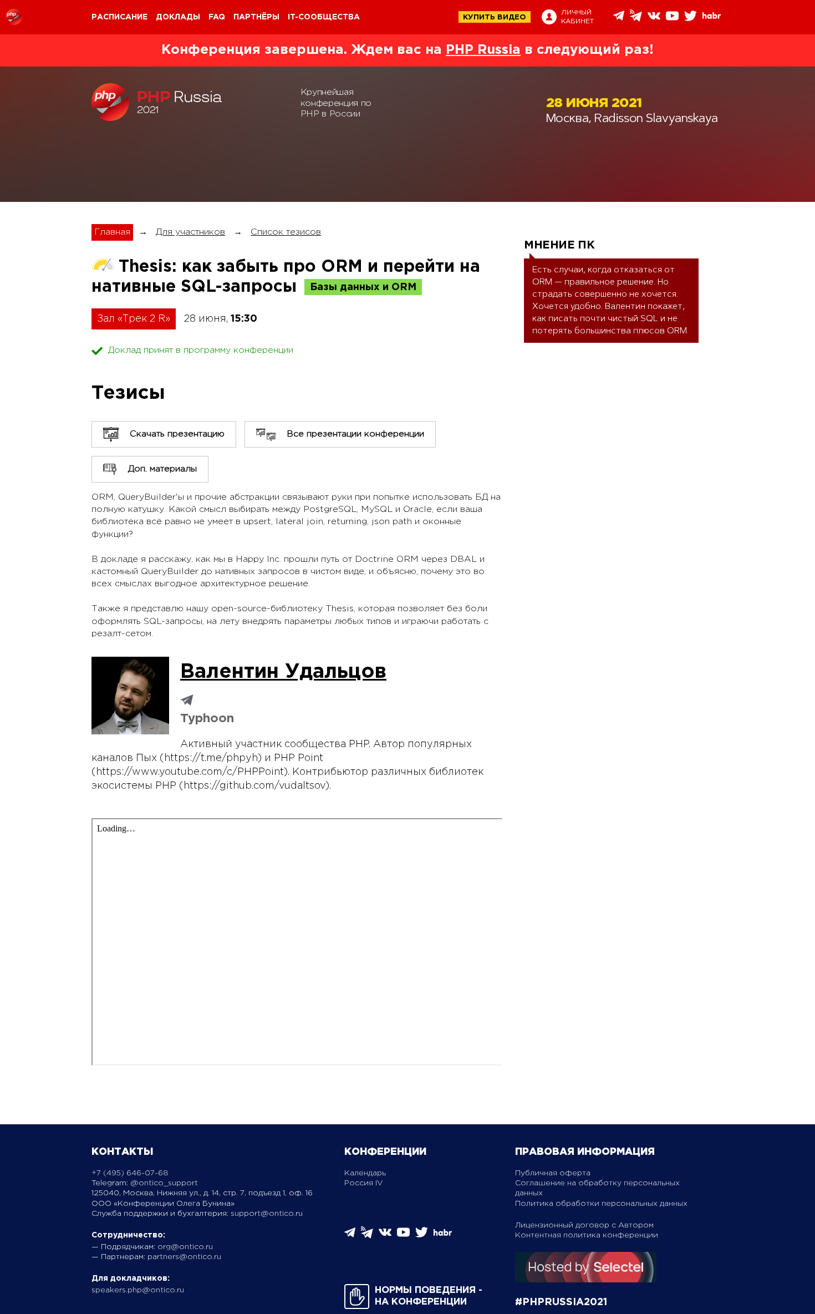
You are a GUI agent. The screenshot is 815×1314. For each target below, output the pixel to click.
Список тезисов (286, 232)
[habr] (711, 17)
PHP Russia (483, 50)
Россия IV (363, 1183)
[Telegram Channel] (636, 19)
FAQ (216, 17)
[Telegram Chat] (618, 18)
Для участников (190, 232)
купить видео (494, 17)
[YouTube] (672, 20)
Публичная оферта (552, 1173)
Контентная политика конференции (586, 1235)
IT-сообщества (324, 17)
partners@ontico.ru (184, 1257)
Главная (112, 232)
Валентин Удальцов (283, 672)
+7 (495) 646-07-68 (130, 1173)
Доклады (178, 17)
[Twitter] (690, 20)
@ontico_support (164, 1183)
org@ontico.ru (185, 1247)
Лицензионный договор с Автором (584, 1225)
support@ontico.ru (267, 1213)
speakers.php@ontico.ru (137, 1290)
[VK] (654, 20)
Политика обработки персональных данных (601, 1203)
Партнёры (256, 17)
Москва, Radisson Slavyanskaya (632, 119)
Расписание (119, 17)
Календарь (365, 1173)
